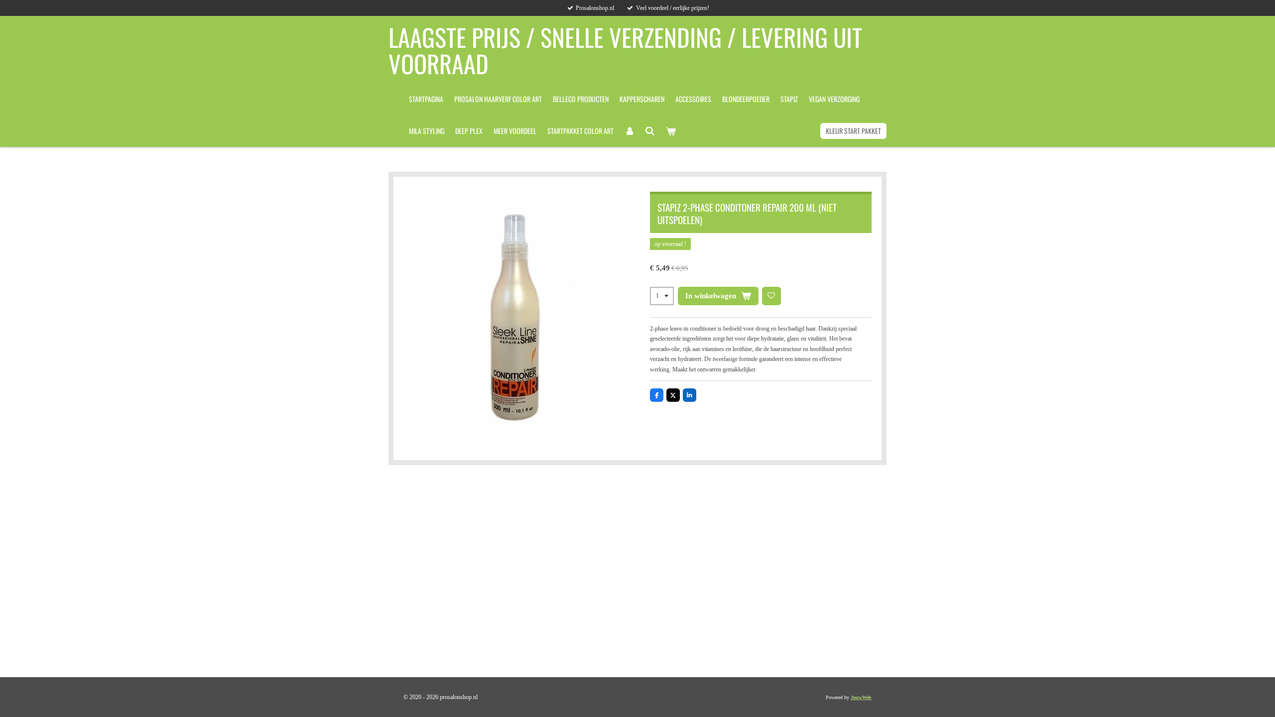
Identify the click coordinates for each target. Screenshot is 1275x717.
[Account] (629, 131)
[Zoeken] (650, 131)
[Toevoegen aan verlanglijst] (771, 296)
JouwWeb (861, 697)
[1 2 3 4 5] (662, 296)
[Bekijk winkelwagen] (670, 131)
